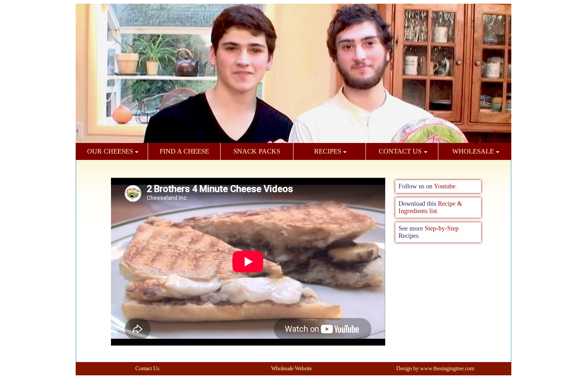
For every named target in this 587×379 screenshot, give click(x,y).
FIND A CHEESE (184, 151)
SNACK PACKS (256, 151)
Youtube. (445, 186)
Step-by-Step (442, 228)
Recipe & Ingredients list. (430, 207)
